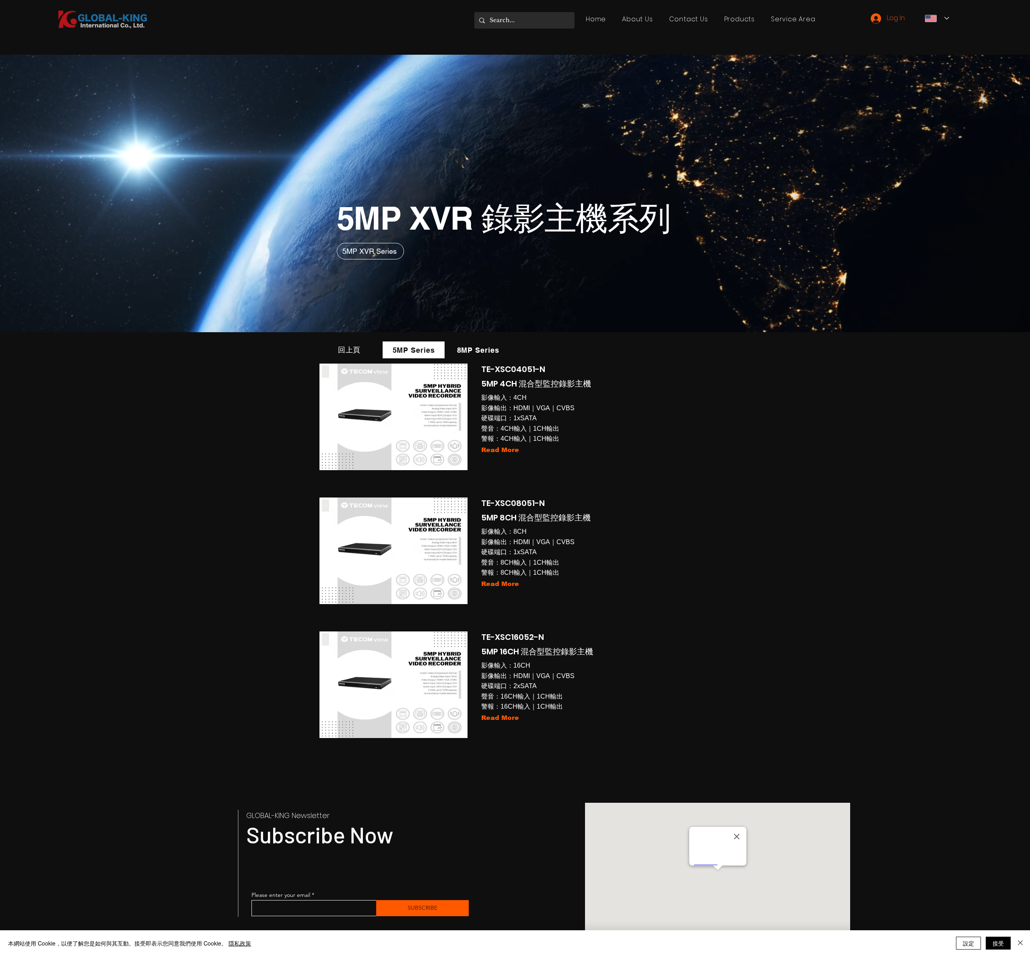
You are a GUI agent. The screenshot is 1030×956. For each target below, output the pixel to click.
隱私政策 (240, 943)
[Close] (1020, 943)
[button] (739, 19)
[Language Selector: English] (937, 18)
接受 (998, 943)
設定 (968, 943)
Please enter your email (280, 895)
